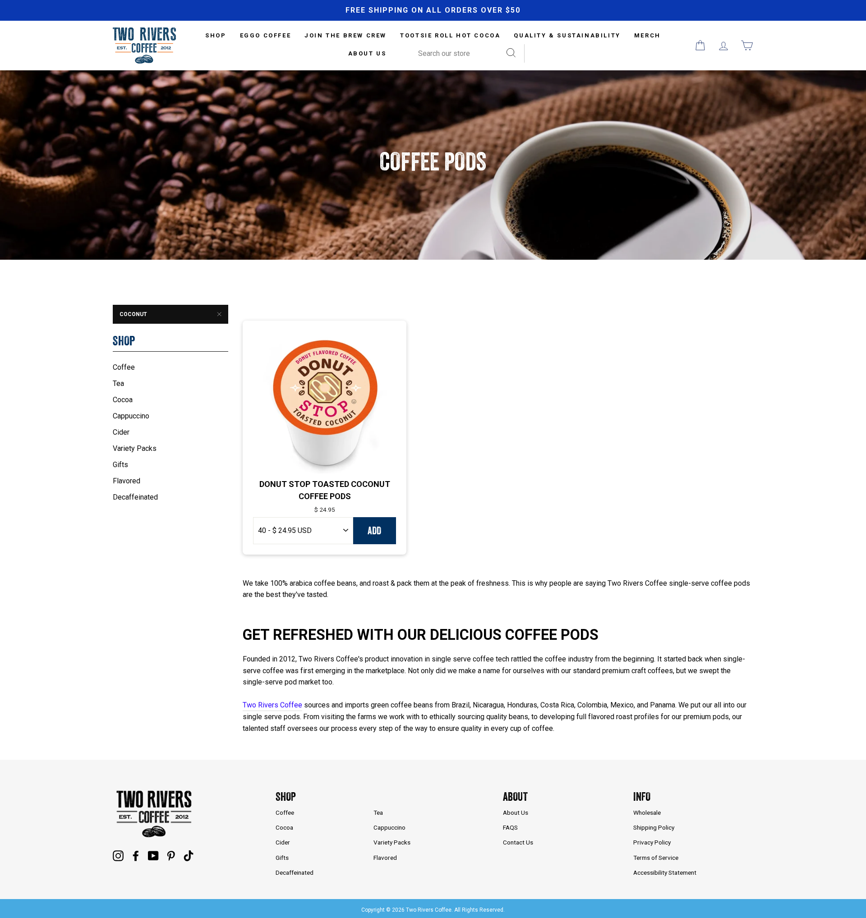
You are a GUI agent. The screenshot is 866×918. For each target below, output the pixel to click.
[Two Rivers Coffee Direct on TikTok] (188, 856)
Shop (286, 796)
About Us (367, 53)
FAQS (510, 827)
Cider (121, 432)
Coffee (124, 367)
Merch (647, 35)
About (515, 796)
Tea (118, 383)
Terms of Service (655, 857)
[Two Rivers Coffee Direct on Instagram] (118, 856)
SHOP (215, 35)
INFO (641, 796)
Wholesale (647, 812)
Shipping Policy (653, 827)
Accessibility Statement (664, 872)
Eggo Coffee (265, 35)
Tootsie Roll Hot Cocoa (450, 35)
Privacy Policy (652, 842)
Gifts (120, 464)
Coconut (133, 314)
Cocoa (123, 399)
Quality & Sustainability (567, 35)
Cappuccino (131, 416)
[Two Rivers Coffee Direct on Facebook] (135, 856)
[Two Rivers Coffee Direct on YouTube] (153, 856)
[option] (433, 10)
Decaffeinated (135, 497)
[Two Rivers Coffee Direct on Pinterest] (171, 856)
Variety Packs (135, 448)
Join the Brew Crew (345, 35)
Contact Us (518, 842)
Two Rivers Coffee (272, 705)
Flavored (126, 481)
